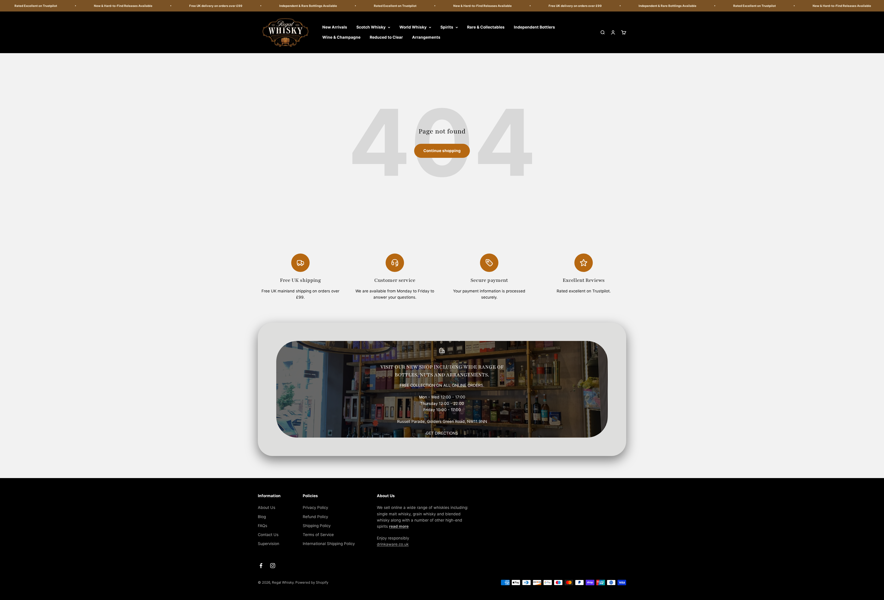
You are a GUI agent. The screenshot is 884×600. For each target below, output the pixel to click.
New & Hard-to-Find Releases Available (93, 6)
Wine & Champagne (341, 37)
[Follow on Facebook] (261, 565)
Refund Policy (315, 516)
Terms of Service (318, 534)
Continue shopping (442, 150)
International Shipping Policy (329, 543)
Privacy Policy (315, 507)
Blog (262, 516)
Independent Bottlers (534, 27)
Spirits (446, 27)
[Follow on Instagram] (273, 565)
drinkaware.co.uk (393, 544)
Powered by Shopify (311, 582)
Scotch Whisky (371, 27)
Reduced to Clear (386, 37)
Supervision (268, 543)
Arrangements (426, 37)
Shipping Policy (317, 525)
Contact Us (268, 534)
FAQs (262, 525)
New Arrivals (334, 27)
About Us (266, 507)
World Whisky (413, 27)
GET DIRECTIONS (442, 433)
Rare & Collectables (486, 27)
